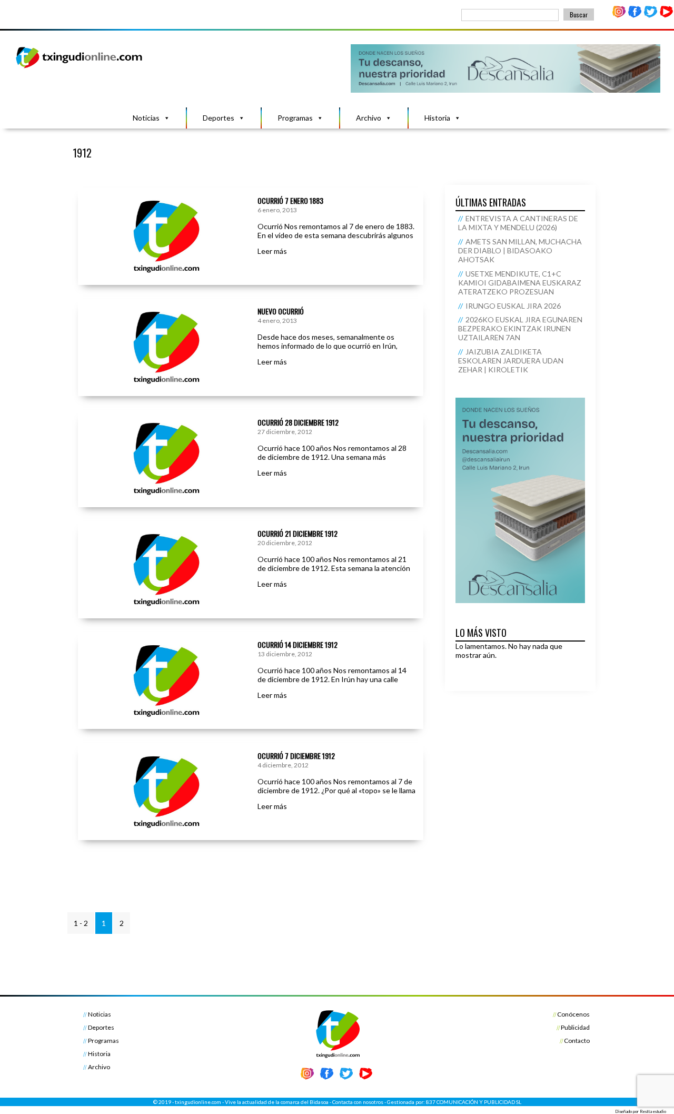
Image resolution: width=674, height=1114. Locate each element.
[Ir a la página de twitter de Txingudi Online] (650, 15)
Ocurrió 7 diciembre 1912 (296, 755)
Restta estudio (653, 1111)
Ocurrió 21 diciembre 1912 (297, 533)
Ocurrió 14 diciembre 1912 (297, 644)
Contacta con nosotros (357, 1102)
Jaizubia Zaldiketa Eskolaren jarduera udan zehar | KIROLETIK (510, 360)
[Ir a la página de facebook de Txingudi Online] (635, 15)
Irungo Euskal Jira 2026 (513, 305)
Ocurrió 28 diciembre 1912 (298, 422)
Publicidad (575, 1027)
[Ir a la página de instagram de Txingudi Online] (619, 15)
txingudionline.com (198, 1102)
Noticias (146, 117)
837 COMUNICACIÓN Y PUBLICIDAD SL (473, 1102)
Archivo (368, 117)
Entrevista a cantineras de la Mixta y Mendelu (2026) (518, 223)
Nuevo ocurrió (280, 311)
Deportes (218, 117)
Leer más (272, 251)
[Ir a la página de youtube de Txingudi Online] (666, 15)
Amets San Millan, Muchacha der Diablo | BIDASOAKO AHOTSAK (520, 250)
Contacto (577, 1040)
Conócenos (573, 1014)
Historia (437, 117)
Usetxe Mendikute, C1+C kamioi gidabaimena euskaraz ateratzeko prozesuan (519, 282)
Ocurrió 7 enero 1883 (290, 200)
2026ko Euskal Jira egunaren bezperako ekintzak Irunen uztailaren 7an (520, 328)
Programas (295, 117)
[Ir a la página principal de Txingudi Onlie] (79, 67)
